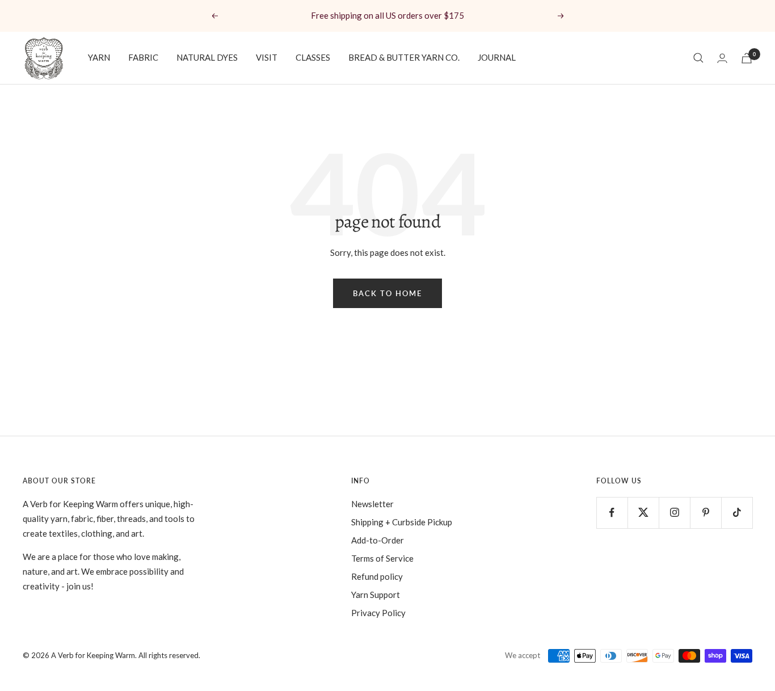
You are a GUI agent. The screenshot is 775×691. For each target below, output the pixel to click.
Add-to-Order (377, 540)
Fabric (143, 57)
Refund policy (377, 576)
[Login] (722, 58)
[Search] (698, 58)
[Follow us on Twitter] (643, 512)
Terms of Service (382, 558)
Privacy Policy (378, 613)
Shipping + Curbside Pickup (401, 522)
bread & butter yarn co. (404, 57)
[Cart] (746, 58)
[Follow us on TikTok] (736, 512)
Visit (266, 57)
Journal (497, 57)
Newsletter (372, 504)
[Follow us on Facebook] (611, 512)
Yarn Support (375, 594)
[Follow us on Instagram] (674, 512)
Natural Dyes (207, 57)
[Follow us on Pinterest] (705, 512)
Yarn (99, 57)
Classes (313, 57)
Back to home (387, 293)
